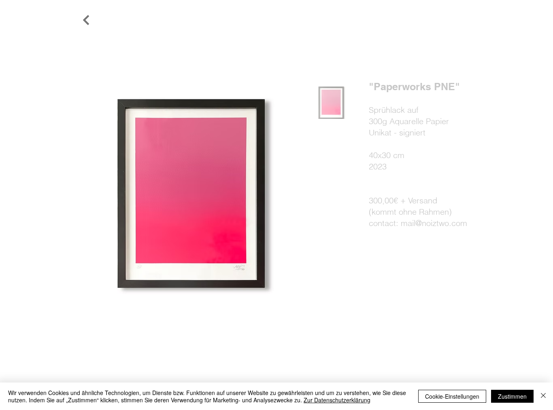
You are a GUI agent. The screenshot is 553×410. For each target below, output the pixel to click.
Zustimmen (512, 396)
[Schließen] (543, 396)
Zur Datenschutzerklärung (337, 400)
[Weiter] (86, 20)
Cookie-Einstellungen (452, 396)
